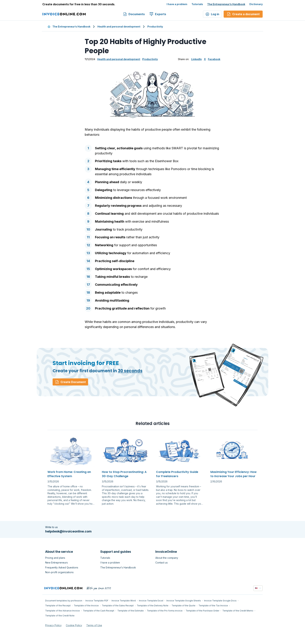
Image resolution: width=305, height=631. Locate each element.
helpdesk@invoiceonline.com (68, 531)
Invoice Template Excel (151, 600)
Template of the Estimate (130, 610)
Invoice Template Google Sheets (183, 600)
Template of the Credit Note (59, 615)
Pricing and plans (55, 557)
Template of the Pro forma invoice (165, 610)
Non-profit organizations (59, 572)
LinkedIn (196, 59)
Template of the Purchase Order (202, 610)
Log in (215, 14)
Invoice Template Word (124, 600)
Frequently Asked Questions (61, 567)
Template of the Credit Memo (237, 610)
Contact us (161, 562)
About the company (166, 557)
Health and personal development (118, 26)
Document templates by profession (63, 600)
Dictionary (256, 4)
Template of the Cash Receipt (98, 610)
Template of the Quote (183, 605)
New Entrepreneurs (56, 562)
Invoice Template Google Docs (220, 600)
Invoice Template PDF (96, 600)
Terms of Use (94, 625)
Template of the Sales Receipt (118, 605)
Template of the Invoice (86, 605)
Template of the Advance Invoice (62, 610)
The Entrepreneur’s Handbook (226, 4)
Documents (136, 14)
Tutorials (197, 4)
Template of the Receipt (58, 605)
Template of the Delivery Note (152, 605)
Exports (160, 14)
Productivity (155, 26)
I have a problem (177, 4)
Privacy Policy (53, 625)
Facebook (214, 59)
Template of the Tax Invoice (213, 605)
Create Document (73, 382)
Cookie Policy (74, 625)
